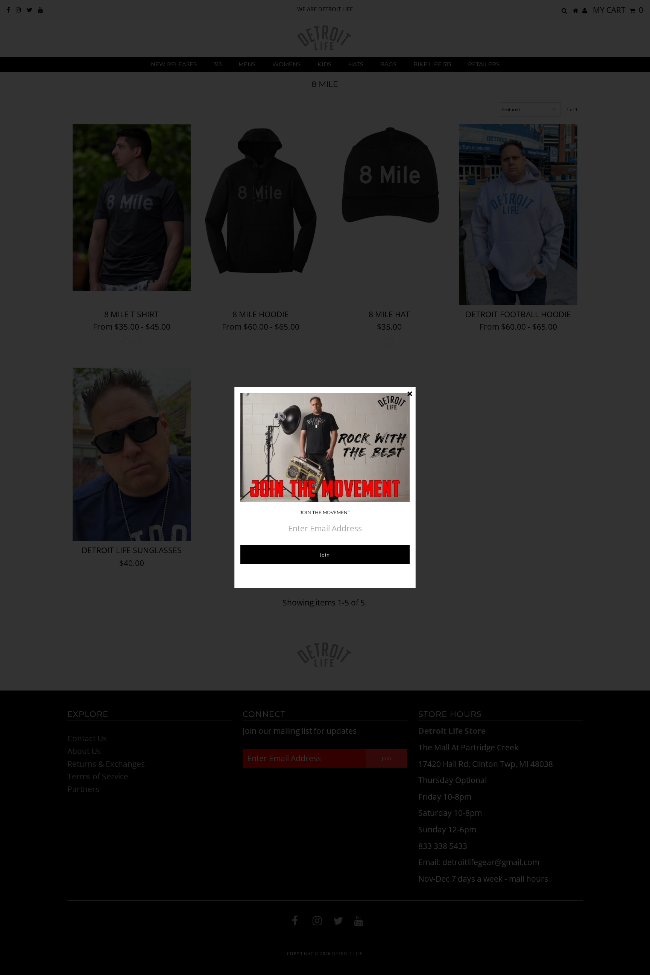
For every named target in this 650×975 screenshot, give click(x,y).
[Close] (409, 393)
